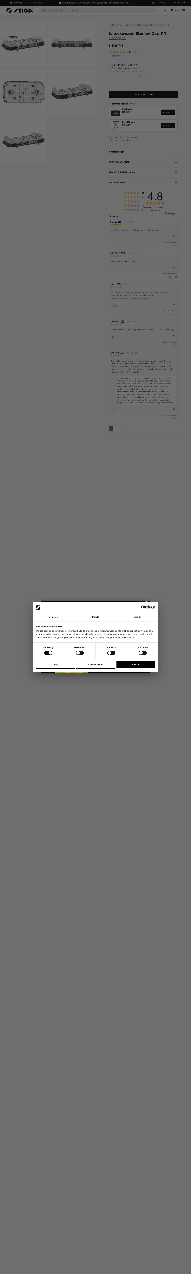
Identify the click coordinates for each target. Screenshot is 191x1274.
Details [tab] (95, 617)
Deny (55, 664)
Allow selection (95, 664)
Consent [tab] (53, 617)
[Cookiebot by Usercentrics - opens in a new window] (143, 607)
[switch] (80, 653)
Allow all (135, 664)
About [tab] (137, 617)
